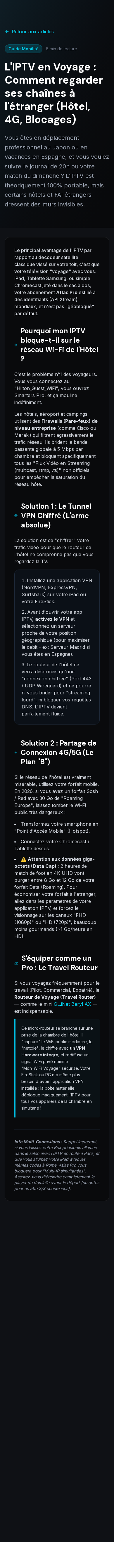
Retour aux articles (33, 32)
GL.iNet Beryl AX (72, 1004)
